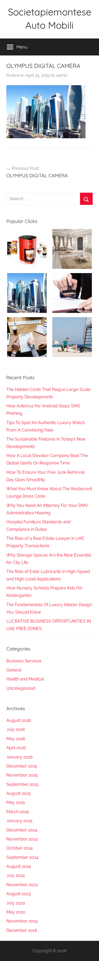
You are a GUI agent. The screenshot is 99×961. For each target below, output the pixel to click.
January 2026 (19, 757)
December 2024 (21, 830)
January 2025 (19, 820)
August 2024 (18, 866)
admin (62, 75)
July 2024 (15, 875)
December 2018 (21, 930)
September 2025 (22, 784)
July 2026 (15, 729)
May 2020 (15, 912)
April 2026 (16, 747)
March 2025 (17, 811)
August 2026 (18, 720)
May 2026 (15, 738)
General (13, 670)
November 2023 (22, 884)
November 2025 (22, 775)
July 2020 (15, 903)
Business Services (23, 660)
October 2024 (19, 848)
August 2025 (18, 793)
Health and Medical (25, 679)
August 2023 (18, 893)
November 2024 (22, 839)
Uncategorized (20, 688)
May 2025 (15, 802)
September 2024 (22, 857)
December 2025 (21, 766)
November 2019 (21, 921)
